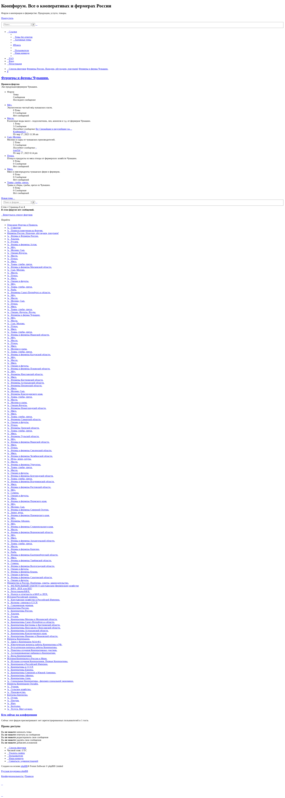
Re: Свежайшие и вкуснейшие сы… (54, 129)
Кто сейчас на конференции (19, 714)
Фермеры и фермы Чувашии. (25, 78)
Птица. (10, 155)
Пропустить (7, 18)
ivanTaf (16, 150)
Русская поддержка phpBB (14, 771)
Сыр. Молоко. (14, 137)
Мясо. (10, 169)
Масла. (10, 118)
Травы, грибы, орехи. (18, 182)
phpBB (24, 766)
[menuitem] (23, 37)
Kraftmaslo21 (19, 131)
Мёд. (9, 105)
